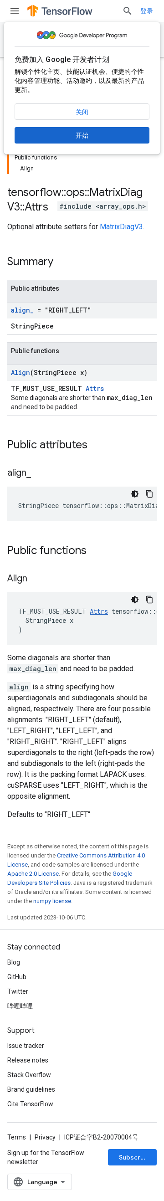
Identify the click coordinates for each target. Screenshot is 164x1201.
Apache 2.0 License (33, 873)
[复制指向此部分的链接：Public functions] (96, 551)
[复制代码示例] (149, 494)
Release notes (27, 1060)
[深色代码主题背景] (135, 494)
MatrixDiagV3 (121, 226)
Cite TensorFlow (30, 1104)
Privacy (45, 1137)
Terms (16, 1137)
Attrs (95, 388)
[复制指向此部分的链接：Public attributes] (96, 445)
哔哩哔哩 (20, 1006)
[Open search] (127, 10)
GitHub (16, 976)
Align (20, 372)
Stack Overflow (29, 1074)
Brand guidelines (31, 1089)
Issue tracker (25, 1045)
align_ (22, 310)
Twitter (17, 991)
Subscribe (134, 1157)
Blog (13, 962)
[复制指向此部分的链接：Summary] (62, 262)
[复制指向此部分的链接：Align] (36, 579)
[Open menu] (14, 11)
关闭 (82, 112)
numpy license (52, 901)
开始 (82, 135)
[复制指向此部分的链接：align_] (40, 473)
